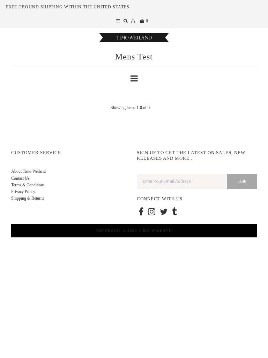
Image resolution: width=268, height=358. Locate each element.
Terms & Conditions (28, 184)
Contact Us (20, 178)
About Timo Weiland (28, 171)
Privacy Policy (23, 191)
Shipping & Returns (27, 198)
